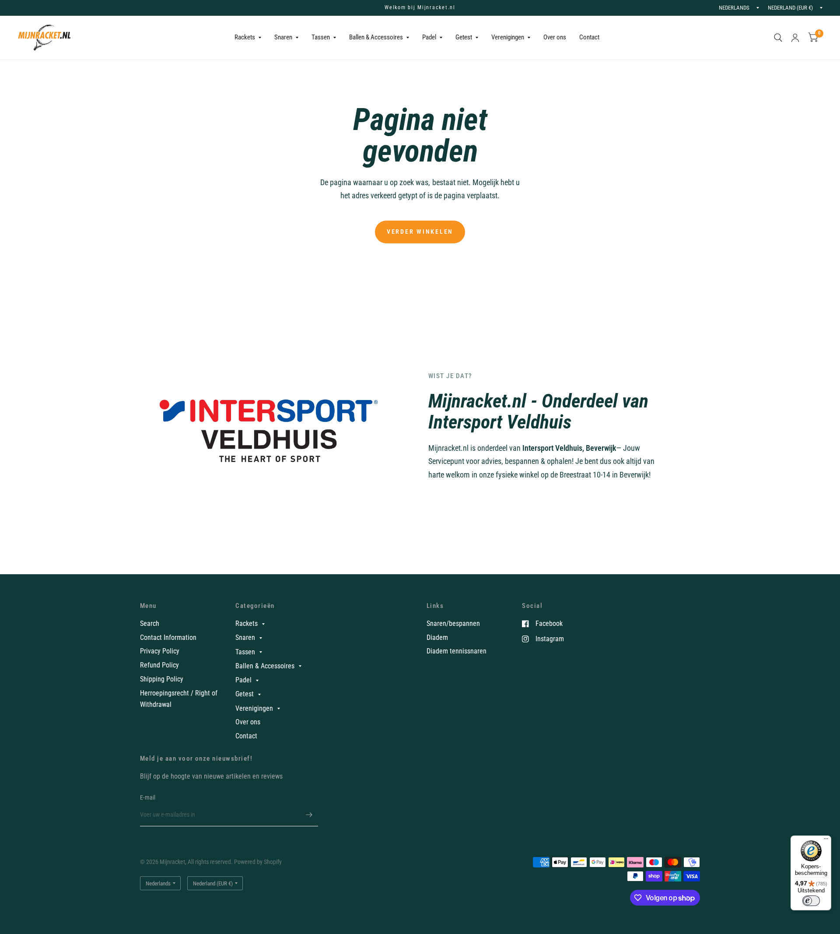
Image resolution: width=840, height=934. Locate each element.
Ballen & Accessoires (376, 37)
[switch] (811, 900)
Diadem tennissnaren (456, 651)
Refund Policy (159, 665)
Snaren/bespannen (453, 623)
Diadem (437, 637)
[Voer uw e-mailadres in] (309, 815)
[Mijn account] (795, 38)
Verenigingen (507, 37)
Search (149, 623)
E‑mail (148, 797)
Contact (589, 37)
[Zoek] (778, 38)
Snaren (283, 37)
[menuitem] (248, 38)
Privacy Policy (159, 651)
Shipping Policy (161, 679)
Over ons (554, 37)
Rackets (244, 37)
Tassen (321, 37)
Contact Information (168, 637)
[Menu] (826, 841)
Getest (463, 37)
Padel (429, 37)
